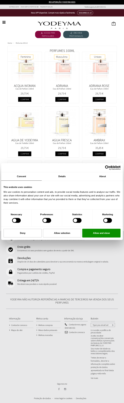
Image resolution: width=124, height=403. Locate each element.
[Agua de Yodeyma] (25, 122)
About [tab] (102, 176)
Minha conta (42, 318)
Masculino (61, 56)
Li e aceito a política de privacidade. (101, 331)
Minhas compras (45, 325)
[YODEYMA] (59, 25)
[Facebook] (59, 389)
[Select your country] (113, 6)
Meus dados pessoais (47, 330)
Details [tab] (62, 176)
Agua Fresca (62, 140)
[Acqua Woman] (25, 67)
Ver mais (94, 378)
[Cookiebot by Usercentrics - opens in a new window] (107, 167)
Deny (22, 233)
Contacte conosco (19, 325)
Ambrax (99, 140)
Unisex (97, 56)
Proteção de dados (42, 398)
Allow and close (101, 233)
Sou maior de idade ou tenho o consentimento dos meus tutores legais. (103, 351)
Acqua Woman (25, 85)
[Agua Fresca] (62, 122)
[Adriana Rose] (99, 67)
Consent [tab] (21, 176)
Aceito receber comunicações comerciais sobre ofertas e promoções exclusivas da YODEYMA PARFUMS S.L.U (102, 340)
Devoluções (81, 398)
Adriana (62, 85)
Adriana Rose (99, 85)
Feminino (26, 56)
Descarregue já (85, 13)
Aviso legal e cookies (63, 398)
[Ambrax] (99, 122)
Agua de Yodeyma (24, 140)
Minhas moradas (45, 335)
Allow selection (62, 233)
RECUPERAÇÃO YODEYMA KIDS (62, 2)
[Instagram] (65, 389)
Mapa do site (16, 330)
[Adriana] (62, 67)
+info (103, 373)
